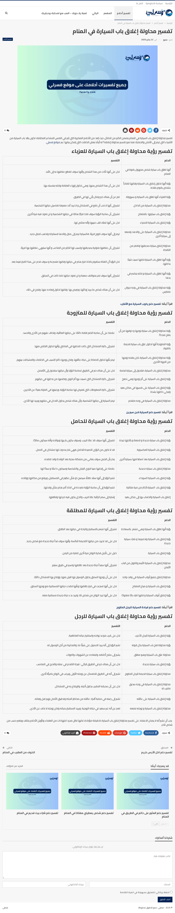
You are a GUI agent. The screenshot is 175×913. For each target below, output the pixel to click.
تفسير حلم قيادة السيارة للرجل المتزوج (138, 607)
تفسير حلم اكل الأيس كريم (156, 752)
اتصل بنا (139, 3)
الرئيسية (168, 3)
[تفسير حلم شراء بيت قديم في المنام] (32, 791)
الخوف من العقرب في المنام (19, 752)
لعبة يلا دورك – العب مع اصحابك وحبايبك (64, 13)
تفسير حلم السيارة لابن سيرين (143, 412)
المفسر (108, 13)
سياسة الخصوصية (154, 3)
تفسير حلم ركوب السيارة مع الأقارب (140, 303)
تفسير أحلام (123, 13)
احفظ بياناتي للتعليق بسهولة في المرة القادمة (144, 892)
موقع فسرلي (53, 142)
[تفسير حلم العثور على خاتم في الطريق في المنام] (143, 791)
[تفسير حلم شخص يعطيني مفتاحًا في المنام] (87, 791)
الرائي (95, 13)
